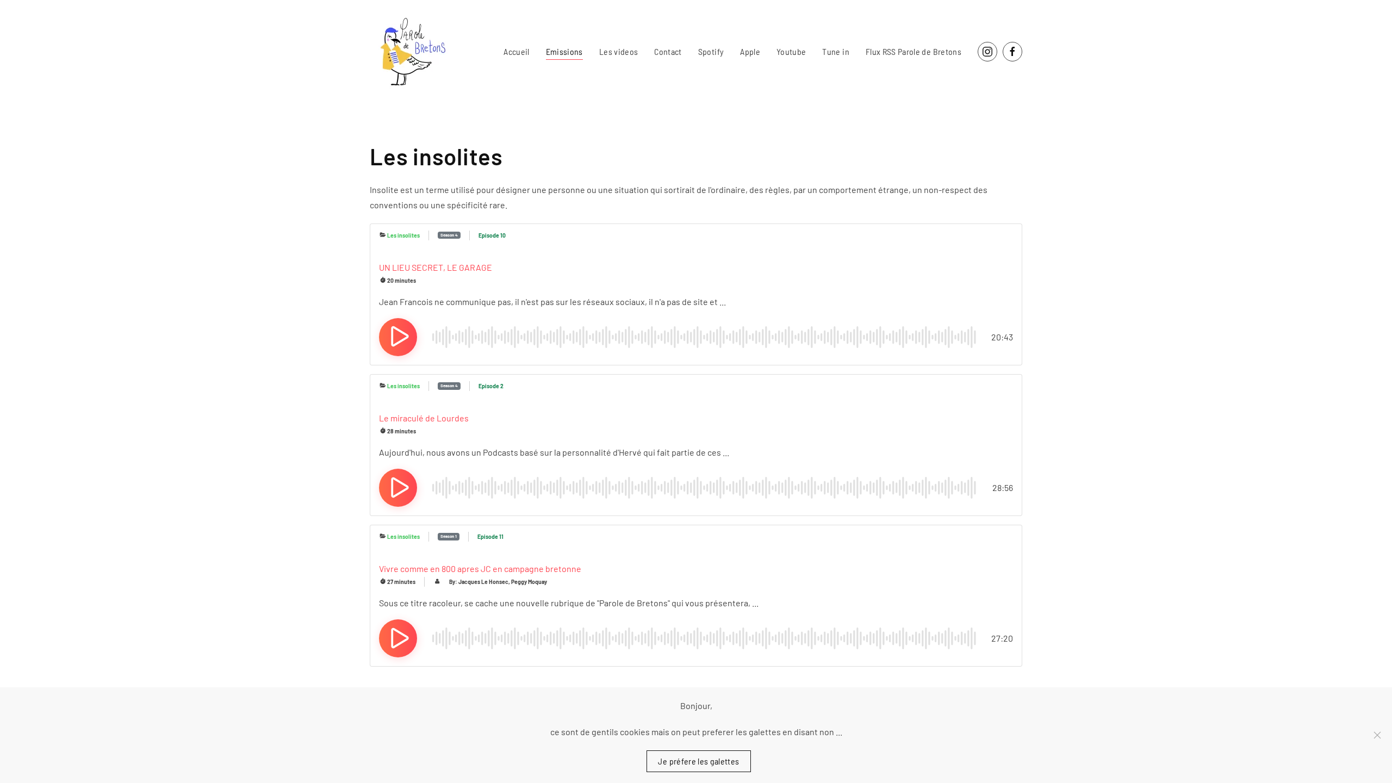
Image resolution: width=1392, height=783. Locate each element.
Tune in (835, 51)
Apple (750, 51)
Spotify (711, 51)
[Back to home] (410, 51)
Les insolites (403, 235)
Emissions (564, 51)
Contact (667, 51)
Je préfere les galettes (698, 761)
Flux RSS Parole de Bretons (913, 51)
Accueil (516, 51)
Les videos (618, 51)
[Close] (1377, 735)
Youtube (791, 51)
